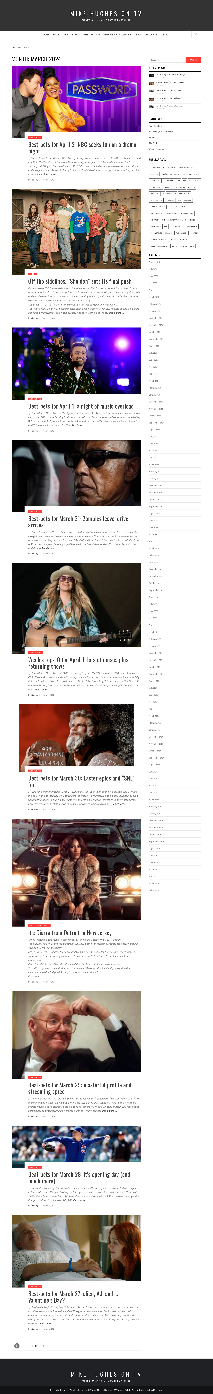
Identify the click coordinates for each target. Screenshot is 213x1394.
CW (184, 181)
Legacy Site (151, 34)
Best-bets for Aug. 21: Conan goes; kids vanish (169, 98)
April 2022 (153, 625)
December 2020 (156, 736)
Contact (165, 34)
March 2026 (154, 297)
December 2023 (156, 485)
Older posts (38, 1346)
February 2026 (155, 304)
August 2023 (154, 513)
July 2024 (153, 436)
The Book (153, 143)
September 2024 (156, 422)
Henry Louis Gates (158, 207)
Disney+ (168, 187)
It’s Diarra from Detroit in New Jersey (70, 932)
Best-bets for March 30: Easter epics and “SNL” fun (81, 781)
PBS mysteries (156, 233)
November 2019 (156, 827)
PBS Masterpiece (190, 226)
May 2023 (153, 534)
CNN (178, 181)
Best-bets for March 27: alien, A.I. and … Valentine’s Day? (73, 1296)
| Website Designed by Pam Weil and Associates (143, 1390)
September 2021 (156, 674)
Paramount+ (155, 226)
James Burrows (157, 213)
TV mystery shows (179, 246)
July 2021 (153, 688)
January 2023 (154, 562)
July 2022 (153, 604)
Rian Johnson (181, 233)
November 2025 (156, 325)
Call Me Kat (155, 181)
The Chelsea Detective (178, 239)
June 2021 (153, 695)
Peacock (168, 233)
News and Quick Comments (117, 34)
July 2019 (153, 855)
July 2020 (153, 771)
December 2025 (156, 318)
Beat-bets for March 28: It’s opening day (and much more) (79, 1177)
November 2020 (156, 743)
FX (163, 194)
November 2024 (156, 408)
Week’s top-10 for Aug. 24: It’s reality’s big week (170, 82)
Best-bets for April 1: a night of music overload (81, 405)
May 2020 (153, 785)
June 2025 (153, 360)
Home (46, 34)
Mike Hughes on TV (106, 13)
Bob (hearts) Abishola (170, 174)
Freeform (154, 194)
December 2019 (156, 820)
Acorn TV (171, 167)
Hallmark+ (170, 200)
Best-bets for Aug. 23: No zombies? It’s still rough (170, 75)
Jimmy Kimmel (172, 213)
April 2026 (153, 290)
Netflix (192, 220)
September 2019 (156, 841)
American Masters (186, 167)
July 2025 (153, 353)
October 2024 (155, 415)
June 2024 (153, 443)
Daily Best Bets (60, 34)
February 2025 (155, 387)
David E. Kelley (156, 187)
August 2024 (154, 429)
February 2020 (155, 806)
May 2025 (153, 367)
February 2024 (155, 471)
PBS (165, 226)
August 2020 (154, 764)
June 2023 (153, 527)
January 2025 (154, 394)
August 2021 (154, 681)
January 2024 (154, 478)
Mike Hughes (36, 180)
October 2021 (155, 667)
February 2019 (155, 890)
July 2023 (153, 520)
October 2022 (155, 583)
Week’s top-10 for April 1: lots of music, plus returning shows (78, 662)
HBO (179, 200)
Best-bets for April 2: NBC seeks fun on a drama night (82, 147)
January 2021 (154, 730)
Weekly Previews (92, 34)
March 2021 (154, 716)
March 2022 (154, 632)
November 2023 (156, 492)
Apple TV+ (154, 174)
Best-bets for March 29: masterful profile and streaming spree (79, 1088)
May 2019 (153, 869)
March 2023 (154, 548)
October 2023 (155, 499)
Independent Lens (182, 207)
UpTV (192, 246)
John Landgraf (187, 213)
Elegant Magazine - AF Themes (110, 1390)
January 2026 (154, 311)
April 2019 (153, 876)
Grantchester (156, 200)
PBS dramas (175, 226)
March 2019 (154, 883)
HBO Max (187, 200)
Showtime (194, 233)
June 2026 (153, 276)
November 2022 (156, 576)
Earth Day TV (180, 187)
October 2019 (155, 834)
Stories (76, 34)
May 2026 (153, 283)
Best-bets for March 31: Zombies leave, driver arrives (79, 521)
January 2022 (154, 646)
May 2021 (153, 702)
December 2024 (156, 401)
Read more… (50, 174)
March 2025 (154, 381)
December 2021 (156, 653)
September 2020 (156, 757)
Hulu (170, 207)
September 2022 (156, 590)
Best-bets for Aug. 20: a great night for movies (169, 106)
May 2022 (153, 618)
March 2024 (154, 464)
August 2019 (154, 848)
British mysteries (190, 174)
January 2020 (154, 813)
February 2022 (155, 639)
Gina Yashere (184, 194)
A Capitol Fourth (157, 167)
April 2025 (153, 373)
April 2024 (153, 457)
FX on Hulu (171, 194)
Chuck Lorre (168, 181)
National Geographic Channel (174, 220)
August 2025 (154, 346)
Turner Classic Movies (160, 246)
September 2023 (156, 506)
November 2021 (156, 660)
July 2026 (153, 269)
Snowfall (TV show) (158, 239)
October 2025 (155, 332)
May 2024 (153, 450)
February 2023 (155, 555)
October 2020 (155, 750)
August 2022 (154, 597)
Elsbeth (191, 187)
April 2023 (153, 541)
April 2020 (153, 792)
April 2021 (153, 709)
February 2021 (155, 722)
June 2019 (153, 862)
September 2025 (156, 339)
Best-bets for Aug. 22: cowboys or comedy (168, 90)
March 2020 (154, 799)
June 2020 (153, 778)
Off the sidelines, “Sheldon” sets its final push (80, 281)
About (138, 34)
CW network (194, 181)
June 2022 (153, 611)
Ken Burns (155, 220)
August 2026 (154, 262)
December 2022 (156, 569)
